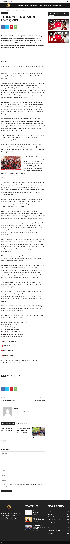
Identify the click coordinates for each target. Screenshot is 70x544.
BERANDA (20, 5)
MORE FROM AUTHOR (22, 423)
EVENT (50, 5)
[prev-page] (2, 441)
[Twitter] (7, 27)
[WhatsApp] (16, 27)
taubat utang (35, 375)
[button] (67, 1)
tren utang (4, 378)
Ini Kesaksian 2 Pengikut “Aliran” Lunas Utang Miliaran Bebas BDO (23, 430)
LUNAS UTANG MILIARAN (31, 5)
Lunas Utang (9, 10)
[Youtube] (15, 518)
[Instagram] (6, 518)
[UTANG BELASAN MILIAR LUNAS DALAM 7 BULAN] (28, 527)
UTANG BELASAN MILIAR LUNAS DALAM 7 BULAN (39, 527)
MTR (8, 375)
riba (16, 375)
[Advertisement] (23, 369)
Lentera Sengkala (40, 400)
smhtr (28, 375)
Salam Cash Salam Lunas (38, 438)
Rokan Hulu (22, 375)
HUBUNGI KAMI (57, 5)
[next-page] (5, 441)
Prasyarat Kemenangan (8, 400)
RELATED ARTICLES (8, 423)
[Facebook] (3, 27)
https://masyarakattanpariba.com (22, 411)
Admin (4, 23)
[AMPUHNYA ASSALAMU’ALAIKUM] (28, 519)
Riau (12, 375)
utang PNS (17, 378)
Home (2, 10)
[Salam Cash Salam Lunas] (38, 431)
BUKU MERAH (43, 5)
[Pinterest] (11, 27)
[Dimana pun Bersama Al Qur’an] (28, 512)
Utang (11, 378)
